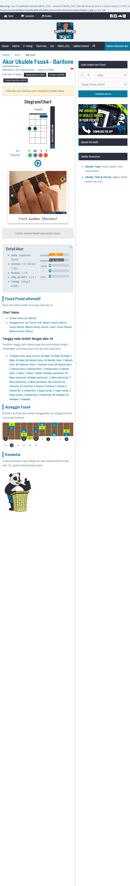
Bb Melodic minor (34, 360)
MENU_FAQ (64, 46)
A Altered (38, 386)
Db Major (55, 356)
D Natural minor (33, 369)
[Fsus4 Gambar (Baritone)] (38, 196)
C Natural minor (17, 369)
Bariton (16, 46)
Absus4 (62, 322)
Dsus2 (21, 331)
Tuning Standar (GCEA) (35, 74)
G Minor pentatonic (37, 382)
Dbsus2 (68, 327)
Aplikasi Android (81, 46)
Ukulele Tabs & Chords (98, 177)
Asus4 (12, 327)
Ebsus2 (29, 331)
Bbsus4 (29, 327)
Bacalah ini (43, 91)
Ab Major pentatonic (37, 377)
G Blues (38, 373)
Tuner (10, 16)
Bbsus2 (32, 318)
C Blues (20, 373)
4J (33, 264)
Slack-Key (41, 46)
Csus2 (52, 327)
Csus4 (60, 327)
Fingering (15, 155)
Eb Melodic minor (53, 360)
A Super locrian (44, 390)
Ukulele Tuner (93, 166)
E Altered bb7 (29, 390)
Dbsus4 (13, 331)
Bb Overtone (54, 382)
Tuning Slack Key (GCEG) (15, 80)
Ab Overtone (26, 386)
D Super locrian (61, 390)
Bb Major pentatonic (54, 373)
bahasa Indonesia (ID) (117, 46)
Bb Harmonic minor (25, 364)
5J (15, 268)
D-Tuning (28, 46)
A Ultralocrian (30, 395)
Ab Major (20, 360)
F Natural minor (50, 369)
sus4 (42, 277)
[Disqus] (46, 555)
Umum (43, 266)
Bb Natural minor (63, 364)
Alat (52, 46)
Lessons (29, 16)
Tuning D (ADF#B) (56, 74)
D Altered (49, 386)
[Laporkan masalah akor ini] (72, 69)
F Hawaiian (24, 399)
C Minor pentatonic (59, 377)
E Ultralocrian (44, 395)
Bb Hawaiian (59, 395)
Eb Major (65, 356)
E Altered (59, 386)
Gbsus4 (46, 322)
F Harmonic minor (45, 364)
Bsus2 (37, 327)
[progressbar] (59, 254)
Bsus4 (44, 327)
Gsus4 (54, 322)
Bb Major (45, 356)
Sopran (5, 46)
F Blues (29, 373)
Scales (47, 16)
